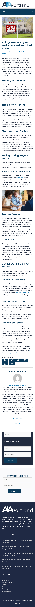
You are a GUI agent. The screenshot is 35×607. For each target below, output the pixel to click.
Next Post (17, 423)
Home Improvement (8, 589)
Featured (4, 584)
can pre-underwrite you (23, 292)
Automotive (5, 580)
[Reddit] (18, 360)
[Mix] (25, 360)
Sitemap (17, 603)
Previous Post (17, 418)
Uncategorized (6, 591)
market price (19, 177)
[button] (32, 12)
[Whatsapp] (5, 363)
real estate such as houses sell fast (16, 118)
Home (3, 587)
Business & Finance (8, 582)
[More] (12, 363)
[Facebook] (5, 360)
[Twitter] (12, 360)
